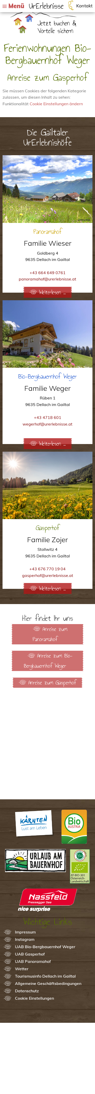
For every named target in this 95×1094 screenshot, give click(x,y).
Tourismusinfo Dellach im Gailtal (45, 976)
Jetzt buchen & (56, 23)
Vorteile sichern (55, 31)
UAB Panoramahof (33, 961)
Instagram (24, 939)
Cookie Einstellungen (34, 998)
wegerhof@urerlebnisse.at (47, 424)
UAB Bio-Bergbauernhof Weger (45, 946)
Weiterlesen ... (52, 292)
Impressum (25, 931)
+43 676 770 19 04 (47, 568)
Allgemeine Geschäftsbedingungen (48, 983)
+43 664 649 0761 (48, 272)
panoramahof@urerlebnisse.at (47, 278)
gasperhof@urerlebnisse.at (47, 575)
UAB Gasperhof (30, 954)
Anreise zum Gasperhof (52, 682)
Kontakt (84, 6)
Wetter (21, 968)
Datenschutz (27, 990)
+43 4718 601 (47, 417)
